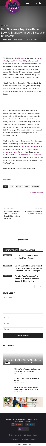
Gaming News (5, 25)
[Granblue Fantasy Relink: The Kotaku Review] (6, 380)
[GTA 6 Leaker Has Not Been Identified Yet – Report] (8, 257)
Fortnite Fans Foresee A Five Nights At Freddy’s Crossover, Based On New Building (27, 278)
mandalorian (35, 186)
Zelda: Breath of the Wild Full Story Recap (23, 360)
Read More (7, 179)
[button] (36, 3)
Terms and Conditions (28, 439)
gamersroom (7, 39)
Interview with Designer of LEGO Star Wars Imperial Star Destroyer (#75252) (12, 215)
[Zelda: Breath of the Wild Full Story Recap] (23, 357)
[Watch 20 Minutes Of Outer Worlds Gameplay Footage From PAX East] (7, 389)
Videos (7, 363)
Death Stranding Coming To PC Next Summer (33, 213)
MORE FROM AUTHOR (27, 250)
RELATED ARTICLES (11, 250)
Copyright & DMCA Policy (36, 192)
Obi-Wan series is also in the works (30, 155)
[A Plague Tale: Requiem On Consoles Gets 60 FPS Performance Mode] (6, 371)
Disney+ (21, 58)
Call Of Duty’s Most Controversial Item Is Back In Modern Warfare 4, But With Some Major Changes (29, 268)
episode (26, 186)
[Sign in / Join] (40, 4)
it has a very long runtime (29, 146)
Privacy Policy (14, 439)
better (11, 186)
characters (19, 186)
